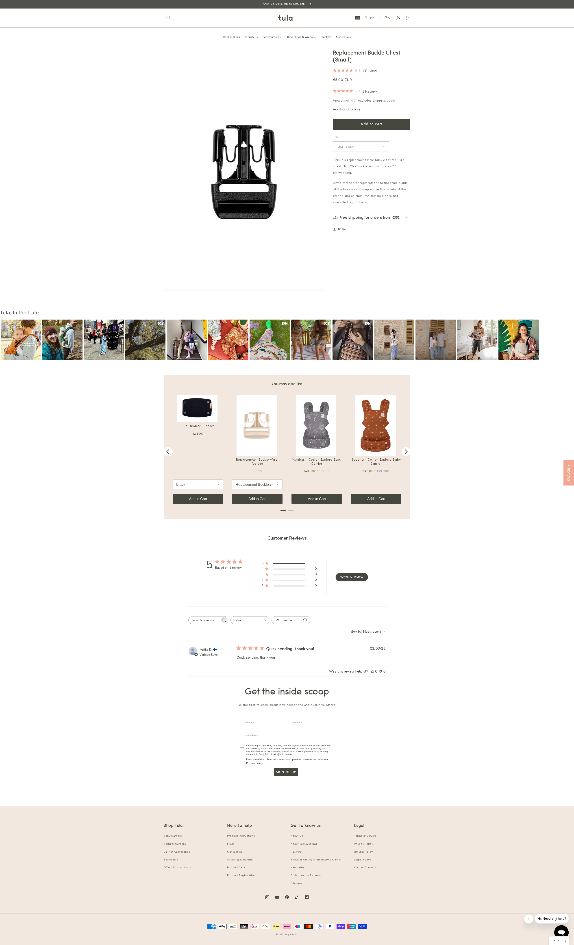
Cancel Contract (365, 867)
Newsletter (298, 867)
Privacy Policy (254, 763)
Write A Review (351, 577)
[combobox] (249, 620)
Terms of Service (365, 836)
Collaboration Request (306, 875)
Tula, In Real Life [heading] (19, 313)
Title (335, 137)
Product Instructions (241, 836)
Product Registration (241, 875)
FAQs (230, 844)
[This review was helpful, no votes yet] (372, 671)
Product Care (236, 867)
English (555, 940)
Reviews (296, 852)
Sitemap (296, 883)
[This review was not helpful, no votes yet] (380, 671)
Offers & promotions (177, 867)
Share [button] (342, 229)
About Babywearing (304, 844)
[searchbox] (204, 620)
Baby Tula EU (291, 935)
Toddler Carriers (175, 844)
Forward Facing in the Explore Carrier (316, 860)
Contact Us (235, 852)
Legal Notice (362, 860)
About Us (297, 836)
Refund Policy (363, 852)
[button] (169, 18)
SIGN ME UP (286, 772)
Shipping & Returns (240, 860)
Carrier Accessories (177, 852)
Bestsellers (171, 860)
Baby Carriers (173, 836)
